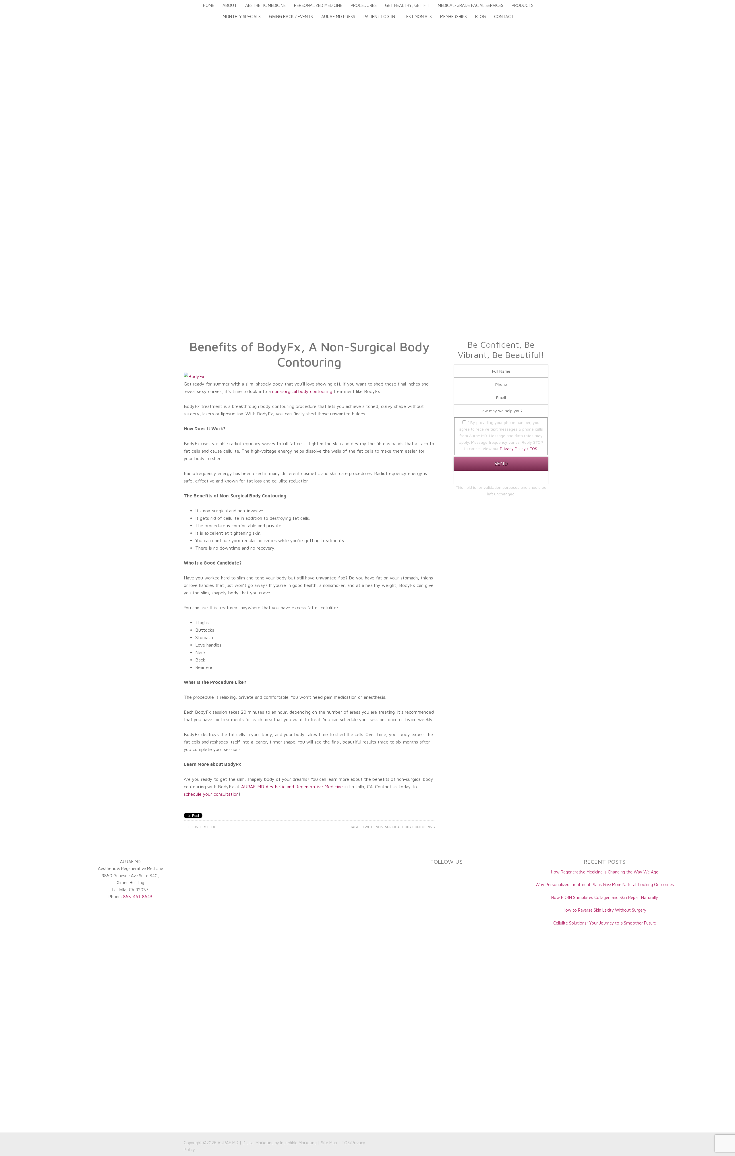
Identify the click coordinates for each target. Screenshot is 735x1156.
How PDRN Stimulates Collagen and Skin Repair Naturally (604, 897)
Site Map (329, 1142)
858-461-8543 (137, 896)
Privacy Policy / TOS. (519, 448)
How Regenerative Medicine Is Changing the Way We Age (604, 871)
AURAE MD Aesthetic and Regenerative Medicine (292, 786)
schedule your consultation (211, 794)
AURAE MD (228, 1142)
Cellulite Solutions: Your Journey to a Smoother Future (604, 922)
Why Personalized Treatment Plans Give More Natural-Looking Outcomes (604, 884)
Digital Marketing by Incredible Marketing (280, 1142)
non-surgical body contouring (302, 391)
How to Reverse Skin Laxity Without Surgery (604, 910)
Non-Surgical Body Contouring (405, 827)
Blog (211, 827)
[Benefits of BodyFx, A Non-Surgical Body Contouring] (194, 376)
